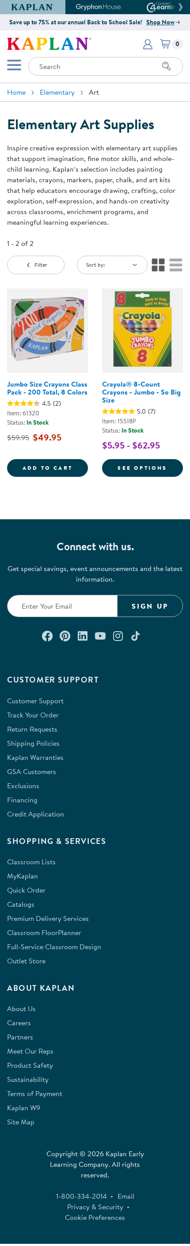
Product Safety (30, 1065)
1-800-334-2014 (81, 1196)
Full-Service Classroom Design (54, 946)
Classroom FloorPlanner (44, 932)
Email (126, 1196)
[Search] (166, 66)
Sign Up (150, 606)
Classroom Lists (31, 861)
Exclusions (23, 785)
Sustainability (28, 1079)
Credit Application (35, 814)
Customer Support (35, 700)
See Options (150, 468)
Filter (40, 264)
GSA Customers (31, 771)
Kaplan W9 (23, 1107)
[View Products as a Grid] (158, 265)
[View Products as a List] (176, 265)
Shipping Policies (33, 743)
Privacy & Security (95, 1206)
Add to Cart (55, 468)
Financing (22, 800)
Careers (19, 1022)
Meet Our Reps (30, 1051)
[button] (179, 7)
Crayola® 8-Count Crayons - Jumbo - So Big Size (141, 392)
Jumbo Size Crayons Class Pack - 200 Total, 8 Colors (47, 388)
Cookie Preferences (95, 1217)
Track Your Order (33, 715)
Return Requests (32, 729)
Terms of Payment (34, 1093)
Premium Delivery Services (48, 918)
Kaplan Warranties (35, 757)
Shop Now (160, 22)
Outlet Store (26, 961)
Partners (20, 1037)
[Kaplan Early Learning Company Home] (49, 43)
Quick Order (26, 890)
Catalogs (20, 904)
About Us (21, 1008)
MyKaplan (22, 876)
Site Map (20, 1122)
